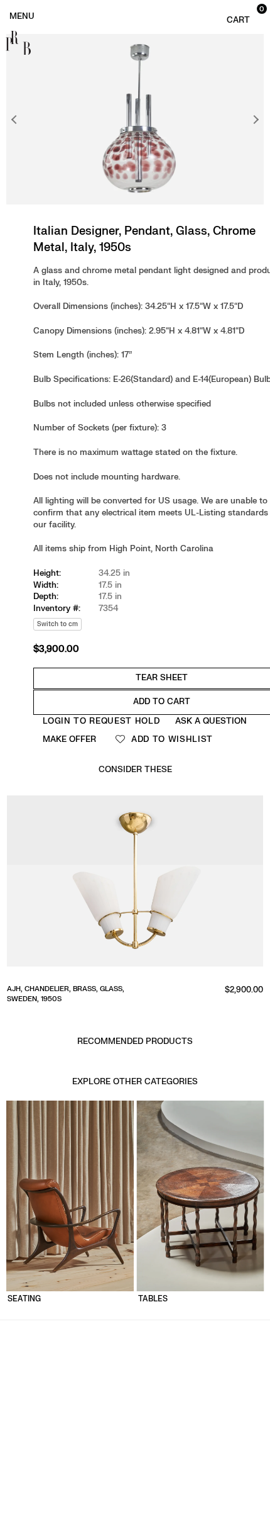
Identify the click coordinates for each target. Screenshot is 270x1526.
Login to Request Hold (101, 720)
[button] (244, 15)
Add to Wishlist (170, 739)
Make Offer (69, 739)
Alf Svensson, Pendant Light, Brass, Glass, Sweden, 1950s (112, 993)
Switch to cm (57, 624)
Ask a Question (211, 720)
